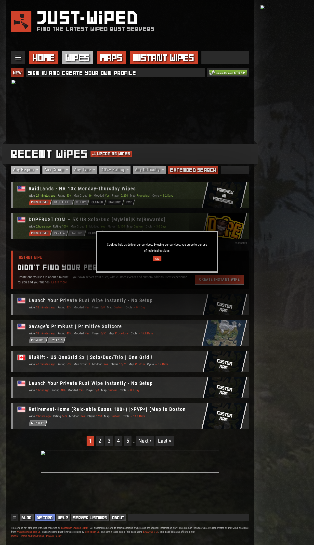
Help (63, 518)
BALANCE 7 (149, 531)
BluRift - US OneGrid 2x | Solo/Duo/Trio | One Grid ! (91, 357)
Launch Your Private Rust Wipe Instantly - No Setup (91, 300)
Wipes (77, 57)
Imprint (14, 536)
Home (44, 57)
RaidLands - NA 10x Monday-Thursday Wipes (82, 188)
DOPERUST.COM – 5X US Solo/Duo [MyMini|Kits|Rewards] (97, 219)
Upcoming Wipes (113, 154)
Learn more (59, 282)
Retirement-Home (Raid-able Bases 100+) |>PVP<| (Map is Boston (107, 409)
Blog (27, 518)
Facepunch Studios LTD (73, 528)
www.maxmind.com (27, 531)
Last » (164, 441)
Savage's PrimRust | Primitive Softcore (75, 326)
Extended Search (193, 169)
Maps (111, 57)
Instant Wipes (163, 57)
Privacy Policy (54, 536)
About (118, 518)
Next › (144, 441)
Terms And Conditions (32, 536)
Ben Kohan (90, 531)
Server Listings (90, 518)
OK (157, 259)
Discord (45, 518)
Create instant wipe (219, 279)
